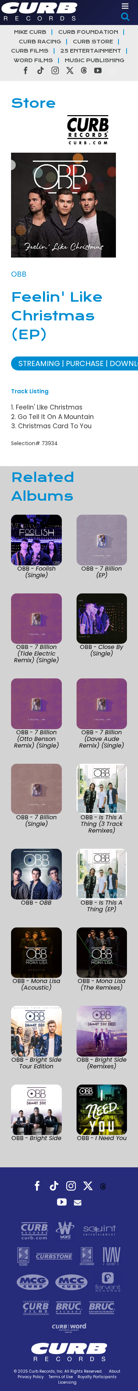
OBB (18, 274)
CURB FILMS (30, 51)
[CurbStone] (55, 1256)
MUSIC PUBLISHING (94, 60)
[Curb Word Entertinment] (69, 1327)
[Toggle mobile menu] (126, 6)
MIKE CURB (30, 32)
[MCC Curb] (72, 1281)
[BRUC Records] (69, 1307)
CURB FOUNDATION (88, 32)
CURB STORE (93, 42)
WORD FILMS (33, 60)
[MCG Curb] (33, 1281)
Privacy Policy (31, 1377)
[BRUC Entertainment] (102, 1307)
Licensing (67, 1382)
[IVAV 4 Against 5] (111, 1256)
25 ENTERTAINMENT (90, 51)
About (114, 1371)
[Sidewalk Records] (24, 1256)
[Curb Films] (36, 1307)
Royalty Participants (97, 1377)
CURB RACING (40, 42)
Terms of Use (61, 1377)
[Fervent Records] (108, 1281)
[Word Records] (66, 1230)
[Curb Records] (35, 1230)
